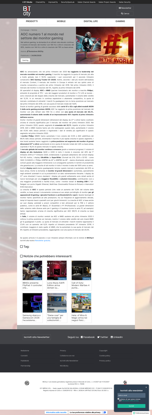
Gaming (120, 21)
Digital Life (91, 21)
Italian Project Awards (107, 2)
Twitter (104, 337)
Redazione (25, 350)
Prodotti (32, 21)
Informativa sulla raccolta (56, 412)
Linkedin (118, 337)
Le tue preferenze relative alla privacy (85, 412)
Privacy (63, 350)
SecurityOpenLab (67, 2)
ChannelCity (40, 2)
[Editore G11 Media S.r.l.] (125, 383)
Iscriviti (131, 406)
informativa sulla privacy (130, 400)
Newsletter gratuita (42, 240)
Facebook (89, 337)
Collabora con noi (67, 355)
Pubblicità (25, 361)
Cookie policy (104, 355)
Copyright (103, 350)
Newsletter (126, 8)
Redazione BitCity (36, 51)
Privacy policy (105, 361)
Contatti (24, 355)
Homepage (25, 30)
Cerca (126, 13)
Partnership (25, 366)
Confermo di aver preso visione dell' (129, 400)
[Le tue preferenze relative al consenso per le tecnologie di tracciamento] (141, 413)
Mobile (61, 21)
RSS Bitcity (64, 366)
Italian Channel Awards (86, 2)
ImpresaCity (53, 2)
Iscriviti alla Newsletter (37, 337)
